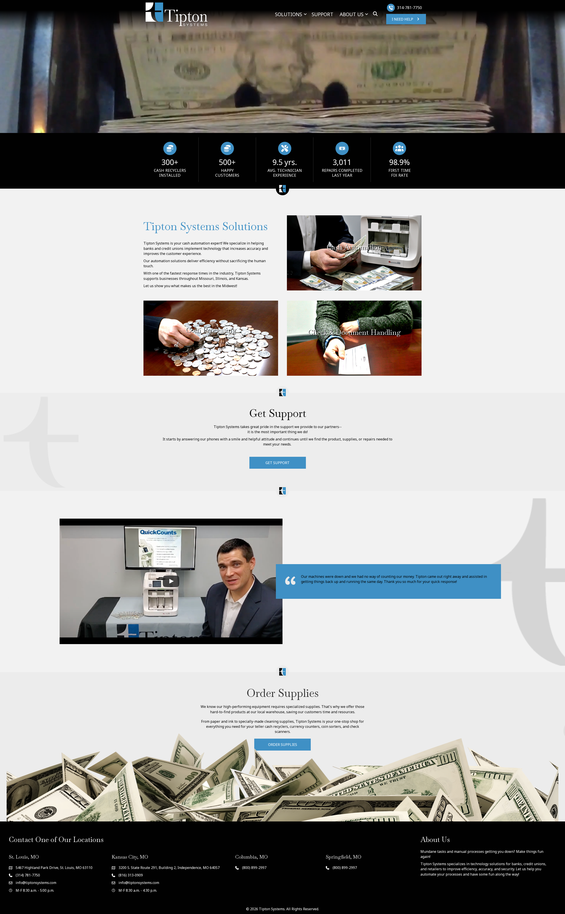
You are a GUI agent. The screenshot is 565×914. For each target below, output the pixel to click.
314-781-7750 (409, 7)
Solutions (288, 14)
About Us (351, 14)
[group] (170, 160)
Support (322, 14)
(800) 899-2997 (254, 867)
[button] (305, 14)
